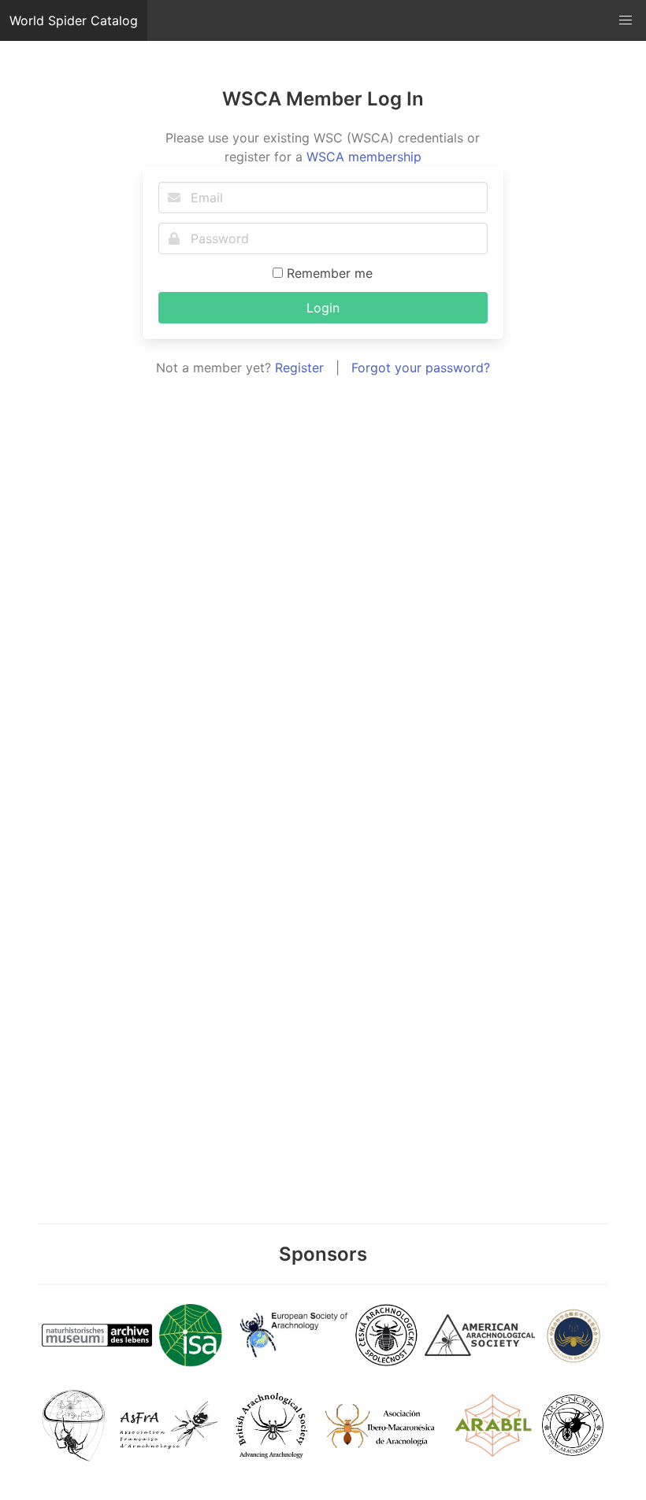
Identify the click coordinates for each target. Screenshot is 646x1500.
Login (323, 308)
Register (299, 367)
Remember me (328, 273)
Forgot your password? (420, 367)
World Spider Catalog (73, 20)
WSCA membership (363, 156)
